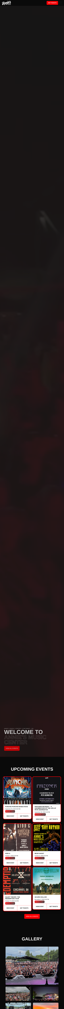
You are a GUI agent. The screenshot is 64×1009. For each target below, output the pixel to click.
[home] (6, 2)
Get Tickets (52, 3)
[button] (60, 3)
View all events (12, 748)
